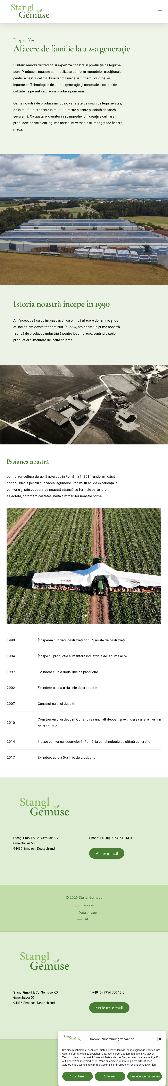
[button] (160, 1039)
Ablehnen (110, 1076)
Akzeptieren (77, 1076)
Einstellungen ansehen (144, 1076)
